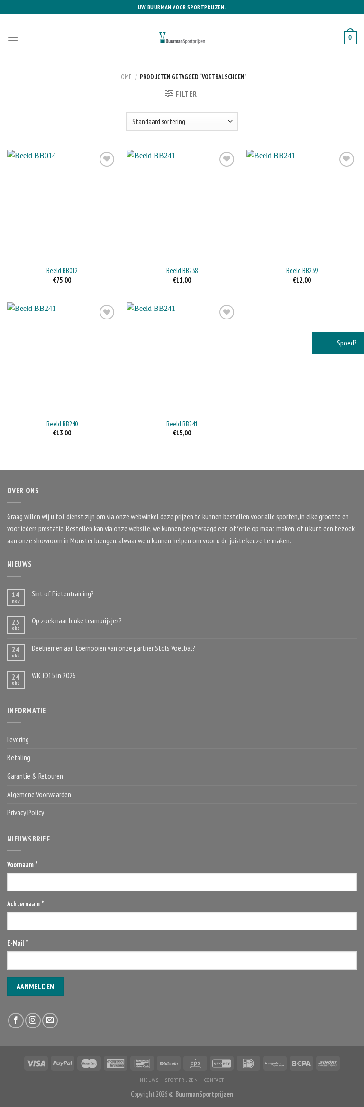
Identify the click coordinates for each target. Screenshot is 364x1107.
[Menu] (12, 37)
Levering (18, 739)
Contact (214, 1079)
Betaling (18, 757)
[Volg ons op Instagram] (33, 1020)
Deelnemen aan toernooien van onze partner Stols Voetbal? (113, 648)
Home (125, 77)
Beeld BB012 (62, 270)
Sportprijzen (181, 1079)
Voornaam (22, 864)
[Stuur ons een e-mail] (50, 1020)
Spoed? (346, 342)
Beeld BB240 (62, 424)
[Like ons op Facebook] (16, 1020)
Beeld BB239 (302, 270)
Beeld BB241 (182, 424)
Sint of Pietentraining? (63, 593)
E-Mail (17, 943)
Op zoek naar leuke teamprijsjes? (77, 620)
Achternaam (25, 903)
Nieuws (149, 1079)
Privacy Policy (25, 812)
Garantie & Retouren (35, 775)
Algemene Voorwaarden (39, 794)
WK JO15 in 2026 (54, 675)
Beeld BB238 (182, 270)
